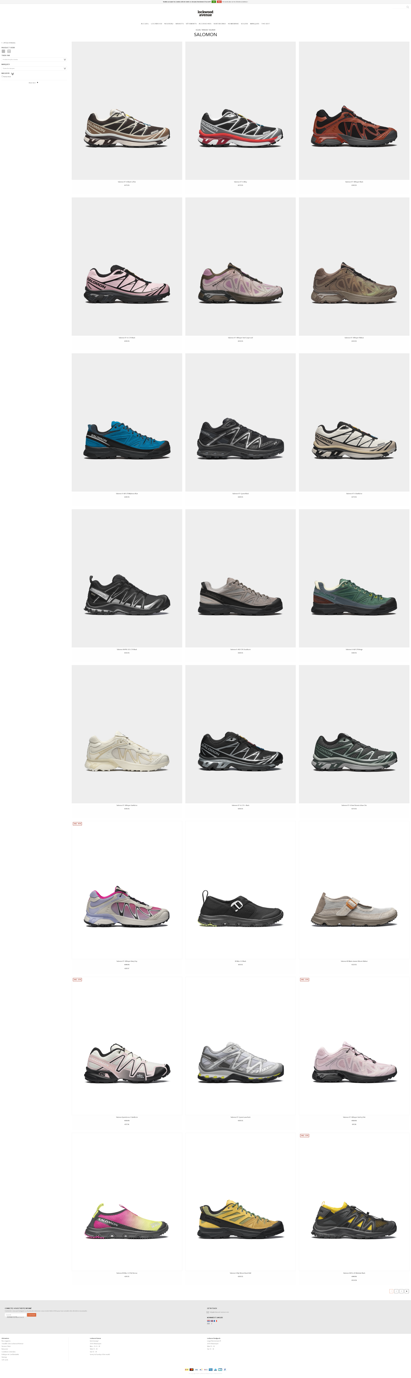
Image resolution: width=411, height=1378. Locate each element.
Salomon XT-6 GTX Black (127, 338)
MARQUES (254, 24)
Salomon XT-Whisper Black (354, 182)
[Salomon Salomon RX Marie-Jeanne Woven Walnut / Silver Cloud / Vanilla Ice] (354, 890)
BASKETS (180, 24)
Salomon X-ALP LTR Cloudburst (240, 649)
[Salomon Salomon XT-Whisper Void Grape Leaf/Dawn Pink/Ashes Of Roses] (240, 267)
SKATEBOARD (220, 24)
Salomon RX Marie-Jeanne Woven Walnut (354, 961)
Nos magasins (6, 1341)
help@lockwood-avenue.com (219, 1312)
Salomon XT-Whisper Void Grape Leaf (240, 338)
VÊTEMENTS (191, 24)
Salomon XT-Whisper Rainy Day (127, 961)
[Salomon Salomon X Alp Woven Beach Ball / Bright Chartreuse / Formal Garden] (240, 1202)
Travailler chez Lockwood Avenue (12, 1344)
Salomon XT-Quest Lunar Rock (240, 1117)
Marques (205, 29)
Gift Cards (5, 1360)
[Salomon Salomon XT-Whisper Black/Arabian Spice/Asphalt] (354, 111)
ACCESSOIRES (205, 24)
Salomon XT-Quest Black (240, 494)
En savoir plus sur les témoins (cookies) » (235, 2)
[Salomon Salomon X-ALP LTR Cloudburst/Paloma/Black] (240, 578)
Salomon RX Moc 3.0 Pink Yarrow (126, 1273)
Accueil (198, 29)
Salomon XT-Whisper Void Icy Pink (354, 1117)
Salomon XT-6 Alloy (240, 182)
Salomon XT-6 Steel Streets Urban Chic (354, 805)
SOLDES (244, 24)
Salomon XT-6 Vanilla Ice (354, 494)
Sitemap (4, 1357)
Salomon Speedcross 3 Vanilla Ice (127, 1117)
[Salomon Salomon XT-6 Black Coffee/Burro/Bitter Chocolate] (127, 111)
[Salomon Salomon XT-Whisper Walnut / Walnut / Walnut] (354, 267)
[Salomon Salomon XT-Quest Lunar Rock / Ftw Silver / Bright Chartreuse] (240, 1046)
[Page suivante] (37, 82)
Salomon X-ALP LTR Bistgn (354, 649)
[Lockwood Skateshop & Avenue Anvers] (205, 13)
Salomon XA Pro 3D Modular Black (354, 1273)
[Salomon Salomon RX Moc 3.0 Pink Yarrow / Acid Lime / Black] (127, 1202)
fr (215, 1321)
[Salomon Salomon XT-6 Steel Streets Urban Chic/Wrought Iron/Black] (354, 734)
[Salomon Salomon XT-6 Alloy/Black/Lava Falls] (240, 111)
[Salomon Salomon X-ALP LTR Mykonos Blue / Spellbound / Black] (127, 422)
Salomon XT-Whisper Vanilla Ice (127, 805)
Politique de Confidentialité (10, 1354)
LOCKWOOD (156, 24)
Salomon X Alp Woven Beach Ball (240, 1273)
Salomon (212, 29)
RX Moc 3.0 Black (240, 961)
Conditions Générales (9, 1352)
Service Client (6, 1346)
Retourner (5, 1349)
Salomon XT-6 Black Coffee (127, 182)
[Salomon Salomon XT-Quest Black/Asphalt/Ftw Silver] (240, 422)
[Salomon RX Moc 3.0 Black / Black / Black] (240, 890)
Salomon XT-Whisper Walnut (354, 338)
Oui (214, 2)
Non (219, 2)
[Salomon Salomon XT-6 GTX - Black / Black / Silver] (240, 734)
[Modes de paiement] (186, 1369)
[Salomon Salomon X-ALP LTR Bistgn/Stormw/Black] (354, 578)
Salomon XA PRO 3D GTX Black (127, 649)
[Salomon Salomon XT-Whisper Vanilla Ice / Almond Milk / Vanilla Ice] (127, 734)
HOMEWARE (233, 24)
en (212, 1321)
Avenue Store (7, 76)
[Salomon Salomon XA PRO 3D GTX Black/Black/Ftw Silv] (127, 578)
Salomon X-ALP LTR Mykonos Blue (127, 494)
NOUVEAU (168, 24)
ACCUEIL (145, 24)
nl (208, 1321)
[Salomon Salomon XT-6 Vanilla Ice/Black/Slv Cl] (354, 422)
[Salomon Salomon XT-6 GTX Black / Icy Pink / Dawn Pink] (127, 267)
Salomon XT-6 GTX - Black (240, 805)
